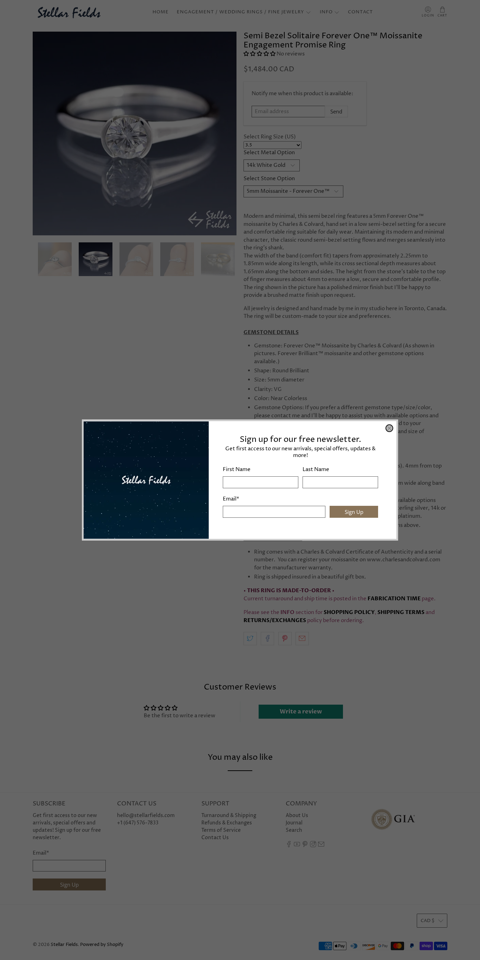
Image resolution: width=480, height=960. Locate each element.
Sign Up (354, 511)
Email (231, 499)
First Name (237, 469)
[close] (389, 428)
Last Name (316, 469)
